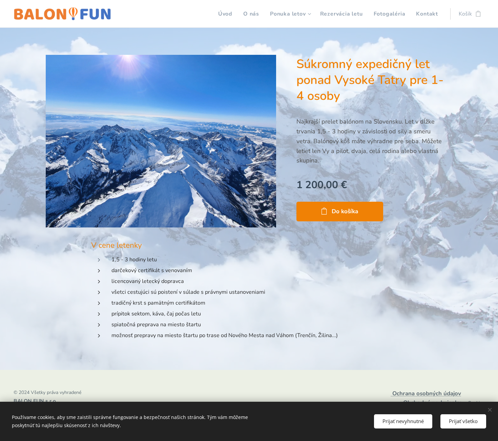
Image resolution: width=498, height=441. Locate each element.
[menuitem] (227, 13)
